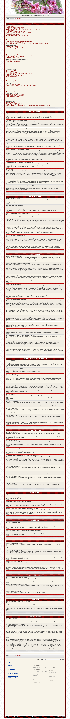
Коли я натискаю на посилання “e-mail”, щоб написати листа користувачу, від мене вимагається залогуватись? (27, 43)
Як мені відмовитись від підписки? (12, 96)
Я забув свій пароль (10, 30)
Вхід (28, 15)
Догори (7, 118)
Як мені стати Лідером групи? (12, 74)
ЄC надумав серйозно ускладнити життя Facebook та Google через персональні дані (56, 669)
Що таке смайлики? (10, 62)
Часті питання (18, 18)
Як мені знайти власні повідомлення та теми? (15, 91)
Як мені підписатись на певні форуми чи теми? (15, 95)
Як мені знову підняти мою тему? (12, 57)
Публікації (56, 662)
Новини (40, 662)
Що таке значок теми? (10, 67)
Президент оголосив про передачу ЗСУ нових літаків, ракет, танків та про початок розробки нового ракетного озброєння (40, 668)
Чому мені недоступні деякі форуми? (13, 51)
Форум (32, 15)
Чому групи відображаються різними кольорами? (15, 75)
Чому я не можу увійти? (10, 26)
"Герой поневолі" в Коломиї (53, 666)
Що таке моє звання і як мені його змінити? (14, 42)
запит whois (25, 641)
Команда (59, 656)
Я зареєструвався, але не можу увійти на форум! (15, 31)
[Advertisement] (35, 689)
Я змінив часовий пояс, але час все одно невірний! (16, 39)
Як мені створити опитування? (12, 49)
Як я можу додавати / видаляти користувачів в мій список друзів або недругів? (21, 85)
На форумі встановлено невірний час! (13, 38)
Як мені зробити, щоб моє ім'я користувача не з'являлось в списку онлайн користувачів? (23, 29)
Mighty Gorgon (62, 716)
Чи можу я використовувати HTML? (13, 61)
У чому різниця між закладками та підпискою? (15, 94)
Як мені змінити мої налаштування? (13, 37)
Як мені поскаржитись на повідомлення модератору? (16, 54)
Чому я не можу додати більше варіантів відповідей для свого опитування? (20, 50)
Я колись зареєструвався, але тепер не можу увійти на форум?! (18, 32)
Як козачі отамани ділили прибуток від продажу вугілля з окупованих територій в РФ (40, 679)
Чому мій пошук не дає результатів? (13, 88)
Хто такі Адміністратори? (11, 70)
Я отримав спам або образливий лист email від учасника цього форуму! (20, 81)
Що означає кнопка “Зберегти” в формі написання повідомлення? (19, 55)
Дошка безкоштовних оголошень (19, 662)
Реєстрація (24, 15)
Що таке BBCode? (9, 60)
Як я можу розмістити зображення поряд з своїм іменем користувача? (19, 41)
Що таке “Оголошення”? (11, 65)
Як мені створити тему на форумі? (13, 46)
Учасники (37, 15)
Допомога (47, 15)
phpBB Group (47, 619)
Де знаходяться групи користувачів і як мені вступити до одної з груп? (19, 73)
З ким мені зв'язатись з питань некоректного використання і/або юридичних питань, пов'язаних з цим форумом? (28, 105)
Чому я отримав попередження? (12, 53)
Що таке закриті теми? (10, 66)
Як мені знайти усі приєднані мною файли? (14, 99)
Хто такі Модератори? (10, 71)
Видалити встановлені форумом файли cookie (49, 656)
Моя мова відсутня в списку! (11, 40)
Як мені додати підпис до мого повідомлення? (15, 48)
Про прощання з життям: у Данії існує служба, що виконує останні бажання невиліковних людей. (55, 676)
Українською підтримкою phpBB (36, 625)
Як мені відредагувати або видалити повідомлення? (16, 47)
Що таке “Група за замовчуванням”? (13, 76)
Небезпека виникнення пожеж (53, 672)
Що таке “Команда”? (10, 77)
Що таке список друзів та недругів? (13, 84)
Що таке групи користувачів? (11, 72)
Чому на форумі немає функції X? (12, 104)
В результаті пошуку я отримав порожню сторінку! (16, 89)
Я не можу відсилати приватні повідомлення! (15, 79)
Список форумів (10, 18)
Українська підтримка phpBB (41, 718)
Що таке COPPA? (9, 33)
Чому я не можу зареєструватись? (12, 34)
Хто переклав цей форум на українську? (14, 103)
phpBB (10, 716)
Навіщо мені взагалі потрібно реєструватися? (15, 27)
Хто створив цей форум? (11, 102)
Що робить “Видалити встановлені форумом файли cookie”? (18, 35)
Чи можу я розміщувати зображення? (13, 63)
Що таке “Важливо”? (10, 64)
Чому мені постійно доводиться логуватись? (14, 28)
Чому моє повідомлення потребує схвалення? (15, 56)
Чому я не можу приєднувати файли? (13, 52)
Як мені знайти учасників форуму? (13, 90)
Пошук (41, 15)
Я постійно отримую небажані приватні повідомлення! (16, 80)
